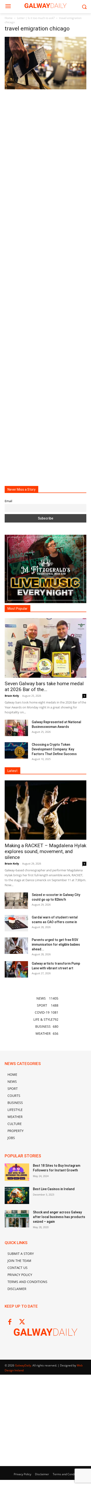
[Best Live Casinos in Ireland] (17, 1195)
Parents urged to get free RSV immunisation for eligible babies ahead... (56, 944)
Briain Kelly (12, 695)
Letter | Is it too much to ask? (36, 18)
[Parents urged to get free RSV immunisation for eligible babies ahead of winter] (16, 945)
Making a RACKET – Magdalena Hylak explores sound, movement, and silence (45, 851)
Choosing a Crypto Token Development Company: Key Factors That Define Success (54, 749)
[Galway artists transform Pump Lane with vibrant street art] (16, 969)
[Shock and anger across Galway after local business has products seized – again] (17, 1218)
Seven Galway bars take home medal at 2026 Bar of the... (44, 686)
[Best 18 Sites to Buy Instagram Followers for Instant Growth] (17, 1172)
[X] (22, 1322)
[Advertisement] (45, 284)
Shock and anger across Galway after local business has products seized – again (59, 1216)
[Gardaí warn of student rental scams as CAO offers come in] (16, 923)
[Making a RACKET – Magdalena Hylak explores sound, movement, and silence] (45, 810)
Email (8, 501)
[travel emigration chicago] (45, 88)
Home (9, 18)
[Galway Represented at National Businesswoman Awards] (16, 728)
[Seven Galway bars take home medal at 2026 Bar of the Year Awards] (45, 648)
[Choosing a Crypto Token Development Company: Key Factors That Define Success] (16, 750)
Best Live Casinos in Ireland (54, 1189)
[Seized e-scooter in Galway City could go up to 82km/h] (16, 900)
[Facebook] (10, 1322)
